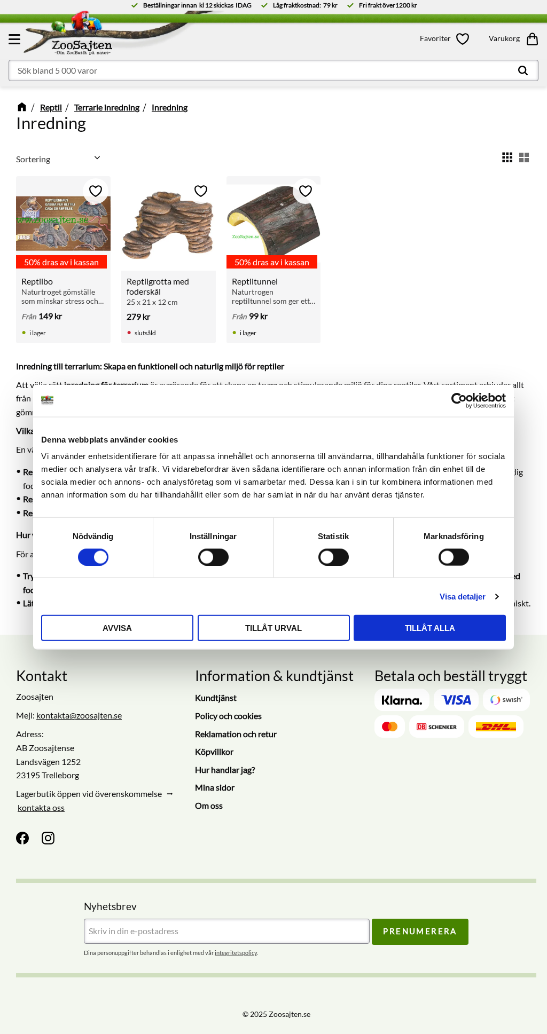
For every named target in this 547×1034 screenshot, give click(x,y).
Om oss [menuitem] (209, 805)
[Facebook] (22, 838)
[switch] (213, 556)
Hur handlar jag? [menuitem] (225, 769)
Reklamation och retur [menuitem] (236, 734)
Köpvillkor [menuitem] (214, 751)
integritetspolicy (236, 952)
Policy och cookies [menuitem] (228, 716)
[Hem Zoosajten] (98, 35)
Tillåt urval (273, 628)
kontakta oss (41, 807)
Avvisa (117, 628)
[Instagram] (48, 838)
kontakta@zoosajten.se (79, 715)
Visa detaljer (463, 596)
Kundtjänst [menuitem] (216, 697)
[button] (16, 39)
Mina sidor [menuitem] (215, 787)
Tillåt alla (430, 628)
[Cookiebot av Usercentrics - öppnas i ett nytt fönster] (459, 400)
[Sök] (523, 70)
